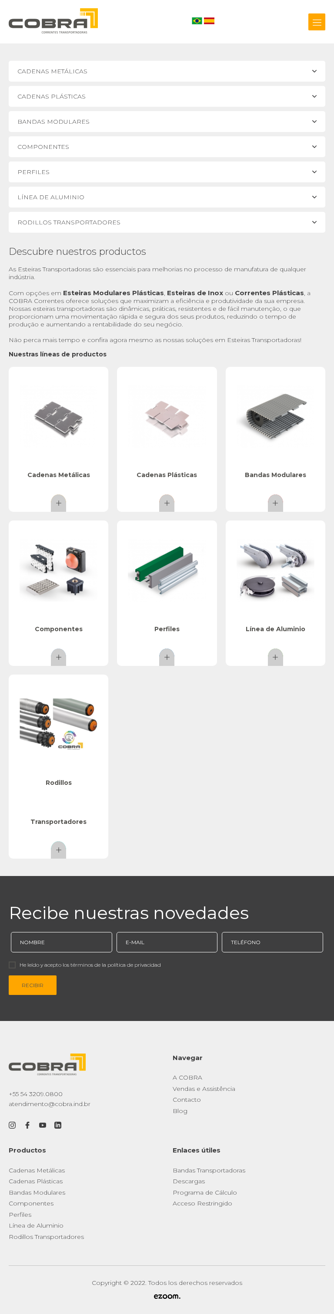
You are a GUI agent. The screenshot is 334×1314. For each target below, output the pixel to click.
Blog (180, 1111)
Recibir (32, 985)
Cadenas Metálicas (37, 1170)
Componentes (31, 1203)
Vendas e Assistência (204, 1089)
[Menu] (316, 21)
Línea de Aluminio (36, 1225)
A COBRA (187, 1077)
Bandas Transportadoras (209, 1170)
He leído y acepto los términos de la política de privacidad (90, 965)
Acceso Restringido (202, 1203)
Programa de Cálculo (205, 1192)
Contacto (187, 1099)
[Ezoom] (167, 1297)
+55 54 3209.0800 (36, 1094)
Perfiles (20, 1214)
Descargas (189, 1181)
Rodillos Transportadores (46, 1237)
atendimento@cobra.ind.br (49, 1104)
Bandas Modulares (37, 1192)
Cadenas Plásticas (36, 1181)
